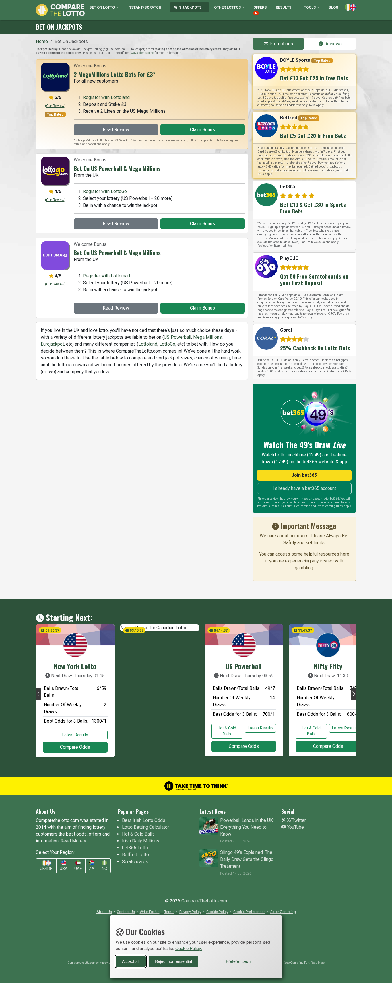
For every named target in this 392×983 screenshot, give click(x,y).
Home (42, 41)
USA (64, 868)
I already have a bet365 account (304, 488)
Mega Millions (207, 337)
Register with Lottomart (106, 276)
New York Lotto (75, 666)
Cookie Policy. (188, 948)
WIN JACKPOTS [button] (188, 7)
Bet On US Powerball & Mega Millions (117, 168)
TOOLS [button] (310, 7)
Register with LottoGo (105, 191)
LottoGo (167, 344)
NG (104, 868)
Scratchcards (135, 861)
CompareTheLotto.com (204, 901)
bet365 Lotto (135, 847)
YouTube (295, 827)
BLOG (333, 7)
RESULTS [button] (284, 7)
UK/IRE (46, 868)
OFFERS (260, 10)
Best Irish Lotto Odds (143, 820)
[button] (38, 694)
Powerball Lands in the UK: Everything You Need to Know (247, 827)
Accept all (130, 961)
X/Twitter (296, 820)
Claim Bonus (202, 129)
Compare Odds (75, 747)
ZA (91, 868)
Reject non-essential (173, 961)
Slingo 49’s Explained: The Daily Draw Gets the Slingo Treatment (246, 859)
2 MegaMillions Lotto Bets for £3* (114, 74)
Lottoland (147, 344)
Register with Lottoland (106, 97)
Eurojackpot (52, 344)
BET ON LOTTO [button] (102, 7)
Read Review (116, 129)
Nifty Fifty (328, 666)
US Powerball (177, 337)
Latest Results (75, 735)
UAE (78, 868)
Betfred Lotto (135, 854)
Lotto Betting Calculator (145, 827)
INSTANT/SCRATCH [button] (144, 7)
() (55, 106)
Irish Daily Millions (140, 841)
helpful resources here (326, 554)
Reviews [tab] (332, 43)
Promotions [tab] (280, 43)
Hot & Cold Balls (227, 731)
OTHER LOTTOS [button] (228, 7)
